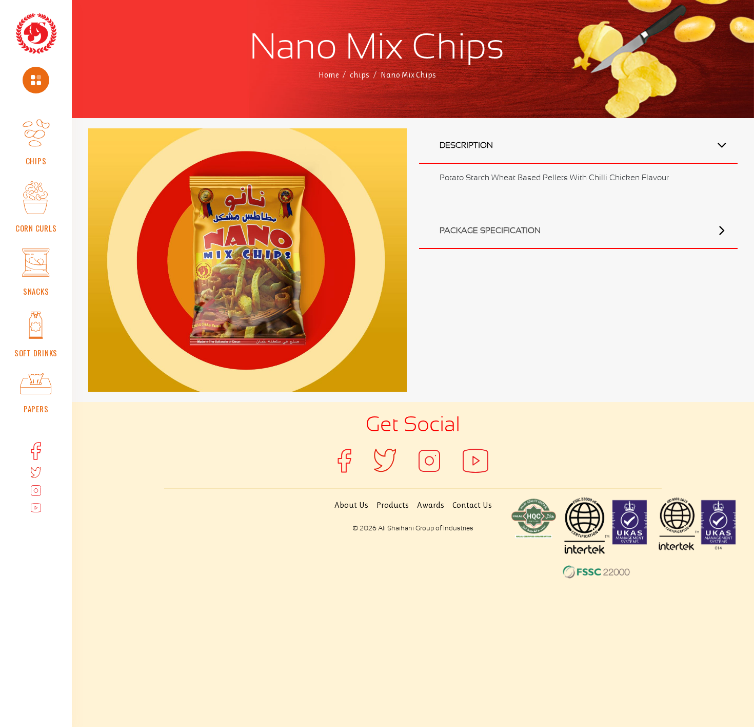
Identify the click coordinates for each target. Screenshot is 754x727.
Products (392, 505)
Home (329, 75)
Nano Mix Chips (408, 75)
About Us (351, 505)
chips (359, 75)
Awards (430, 505)
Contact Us (472, 505)
